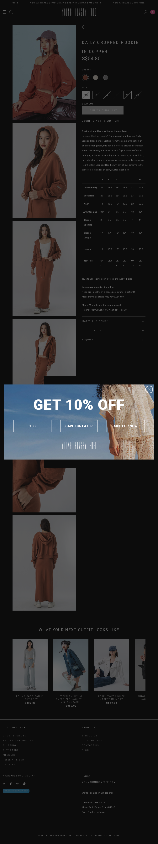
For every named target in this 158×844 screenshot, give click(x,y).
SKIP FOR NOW (125, 426)
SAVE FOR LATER (78, 426)
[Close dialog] (149, 389)
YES (32, 426)
